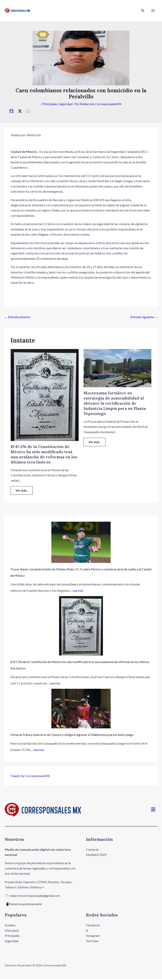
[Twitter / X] (20, 111)
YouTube (92, 941)
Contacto (92, 849)
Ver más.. (22, 490)
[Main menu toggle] (153, 10)
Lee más (78, 590)
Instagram (93, 935)
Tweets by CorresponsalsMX (30, 776)
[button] (143, 10)
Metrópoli (12, 930)
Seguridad (65, 104)
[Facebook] (11, 111)
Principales (49, 104)
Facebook (93, 925)
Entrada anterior (17, 317)
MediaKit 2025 (96, 854)
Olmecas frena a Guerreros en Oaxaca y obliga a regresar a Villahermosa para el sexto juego (72, 734)
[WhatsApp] (28, 111)
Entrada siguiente (144, 317)
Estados (10, 925)
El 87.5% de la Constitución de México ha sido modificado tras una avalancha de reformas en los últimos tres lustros (44, 454)
